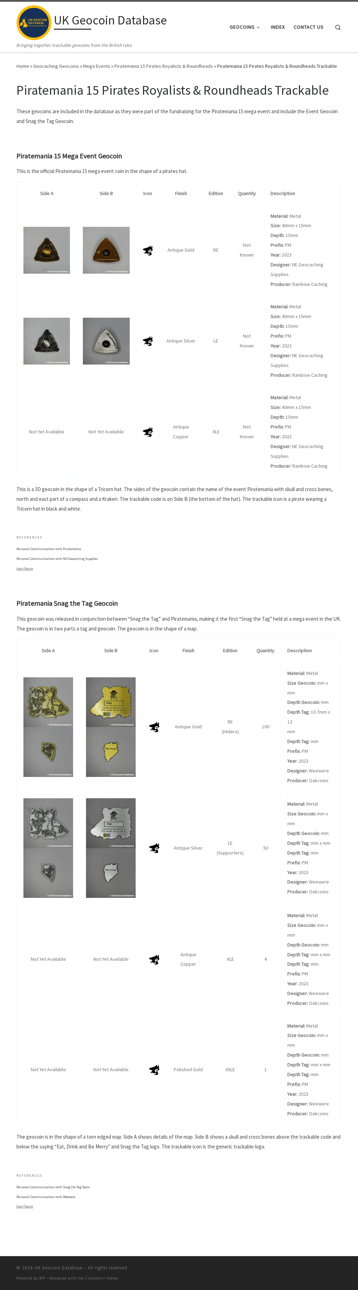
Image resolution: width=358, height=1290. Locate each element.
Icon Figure (24, 568)
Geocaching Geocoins (56, 66)
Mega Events (96, 66)
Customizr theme (101, 1278)
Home (22, 66)
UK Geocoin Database (59, 1268)
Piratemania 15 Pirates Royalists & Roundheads (163, 66)
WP (42, 1278)
